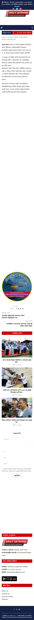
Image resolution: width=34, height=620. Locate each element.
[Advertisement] (17, 21)
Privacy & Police (7, 597)
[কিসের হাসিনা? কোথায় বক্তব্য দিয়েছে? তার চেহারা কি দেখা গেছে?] (17, 408)
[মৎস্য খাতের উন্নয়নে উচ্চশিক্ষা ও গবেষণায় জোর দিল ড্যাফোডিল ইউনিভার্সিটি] (17, 347)
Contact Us (6, 594)
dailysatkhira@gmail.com (16, 572)
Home (4, 37)
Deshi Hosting (28, 617)
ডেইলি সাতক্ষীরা (21, 615)
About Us (5, 591)
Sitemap (5, 599)
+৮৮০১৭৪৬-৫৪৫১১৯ (14, 569)
